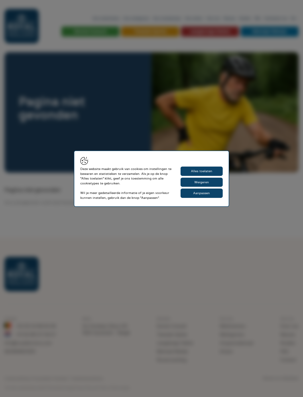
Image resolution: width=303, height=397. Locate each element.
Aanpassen (201, 193)
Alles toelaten (201, 171)
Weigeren (201, 182)
